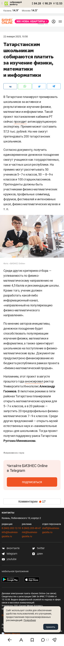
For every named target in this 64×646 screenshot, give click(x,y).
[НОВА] (31, 21)
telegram (11, 553)
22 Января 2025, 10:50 (15, 36)
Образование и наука (13, 453)
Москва (26, 10)
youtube (11, 559)
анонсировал (34, 381)
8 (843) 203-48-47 (31, 528)
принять (50, 627)
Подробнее (30, 620)
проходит (20, 121)
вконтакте (12, 548)
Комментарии (32, 501)
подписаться (32, 482)
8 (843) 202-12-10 (11, 528)
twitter (40, 548)
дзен (39, 553)
